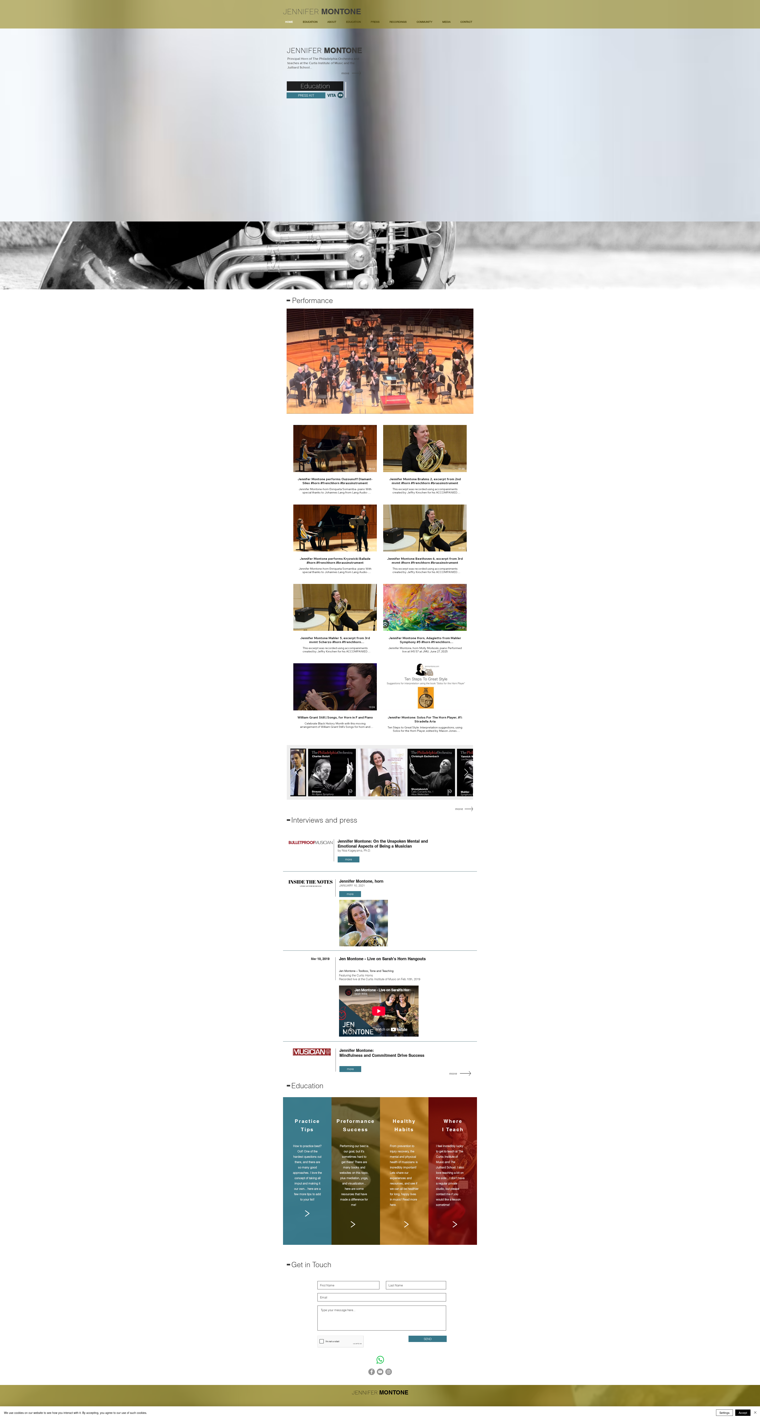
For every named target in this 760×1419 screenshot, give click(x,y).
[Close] (755, 1412)
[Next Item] (466, 772)
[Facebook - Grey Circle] (371, 1372)
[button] (353, 22)
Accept (743, 1413)
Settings (724, 1413)
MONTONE (341, 11)
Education (307, 1085)
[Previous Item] (297, 772)
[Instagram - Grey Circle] (388, 1372)
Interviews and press (324, 820)
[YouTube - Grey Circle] (380, 1372)
